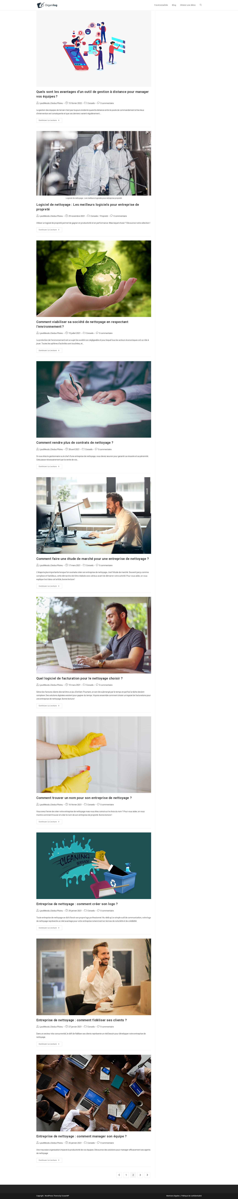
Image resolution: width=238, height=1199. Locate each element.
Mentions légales (173, 1196)
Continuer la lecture (50, 121)
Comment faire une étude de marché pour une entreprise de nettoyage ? (92, 559)
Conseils (91, 103)
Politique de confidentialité (191, 1196)
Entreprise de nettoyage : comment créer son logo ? (77, 904)
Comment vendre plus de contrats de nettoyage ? (74, 443)
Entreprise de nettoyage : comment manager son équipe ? (81, 1136)
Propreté (104, 216)
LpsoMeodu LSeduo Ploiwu (51, 103)
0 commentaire (107, 103)
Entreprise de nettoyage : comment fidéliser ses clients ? (81, 1020)
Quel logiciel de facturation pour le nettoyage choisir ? (79, 678)
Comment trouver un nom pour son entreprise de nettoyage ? (84, 798)
